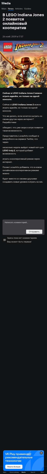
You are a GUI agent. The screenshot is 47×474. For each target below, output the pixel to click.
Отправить (34, 231)
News (11, 8)
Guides (27, 8)
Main (4, 8)
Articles (19, 8)
